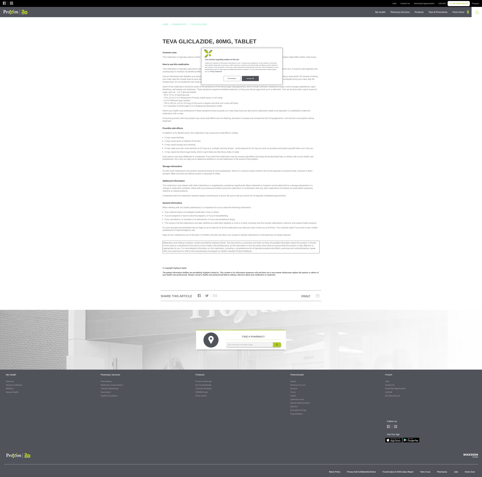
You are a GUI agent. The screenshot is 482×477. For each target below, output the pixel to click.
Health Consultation (109, 396)
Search (293, 381)
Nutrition (294, 406)
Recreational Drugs (298, 410)
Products (199, 374)
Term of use (425, 472)
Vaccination (106, 392)
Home (165, 24)
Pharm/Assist (179, 24)
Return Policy (334, 472)
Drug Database (296, 414)
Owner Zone (470, 472)
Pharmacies (442, 472)
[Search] (277, 344)
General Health (12, 392)
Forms (293, 392)
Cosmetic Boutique (203, 388)
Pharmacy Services (110, 374)
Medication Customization (112, 385)
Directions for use (297, 385)
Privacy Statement (216, 71)
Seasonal (10, 381)
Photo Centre (201, 396)
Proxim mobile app (203, 381)
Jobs (394, 3)
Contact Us (405, 3)
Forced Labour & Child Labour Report (398, 472)
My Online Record (460, 3)
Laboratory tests (297, 399)
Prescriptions (106, 381)
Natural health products (300, 403)
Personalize (232, 78)
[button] (4, 3)
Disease (293, 388)
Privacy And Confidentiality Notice (361, 472)
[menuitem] (380, 12)
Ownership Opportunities (424, 3)
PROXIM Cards (201, 392)
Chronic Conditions (14, 385)
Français (475, 3)
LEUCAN (442, 3)
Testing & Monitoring (109, 388)
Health (293, 396)
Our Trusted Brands (203, 385)
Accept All (250, 78)
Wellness (10, 388)
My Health (11, 374)
